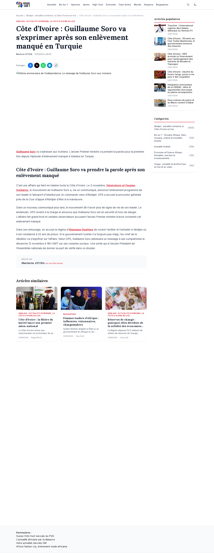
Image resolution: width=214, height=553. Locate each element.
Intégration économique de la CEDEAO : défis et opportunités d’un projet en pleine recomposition (180, 88)
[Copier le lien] (56, 65)
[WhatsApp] (43, 65)
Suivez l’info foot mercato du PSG (35, 536)
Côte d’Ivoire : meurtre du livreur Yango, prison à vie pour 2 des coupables (181, 74)
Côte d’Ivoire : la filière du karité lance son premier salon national (35, 323)
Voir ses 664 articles (54, 263)
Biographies (69, 314)
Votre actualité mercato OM (31, 543)
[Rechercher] (188, 4)
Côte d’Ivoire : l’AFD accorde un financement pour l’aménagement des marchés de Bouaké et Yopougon (180, 59)
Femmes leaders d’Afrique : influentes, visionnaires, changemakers (81, 321)
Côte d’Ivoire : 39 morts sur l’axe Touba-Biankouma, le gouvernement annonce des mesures (181, 42)
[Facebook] (30, 65)
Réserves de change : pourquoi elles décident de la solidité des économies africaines (125, 323)
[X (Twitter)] (36, 65)
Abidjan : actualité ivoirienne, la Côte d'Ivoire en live (51, 15)
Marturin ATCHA (33, 263)
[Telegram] (49, 65)
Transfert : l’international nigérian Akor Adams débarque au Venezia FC (180, 28)
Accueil (19, 15)
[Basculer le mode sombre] (195, 4)
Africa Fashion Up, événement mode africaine (41, 546)
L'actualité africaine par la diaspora (35, 539)
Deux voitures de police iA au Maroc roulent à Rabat (181, 101)
